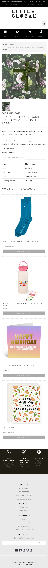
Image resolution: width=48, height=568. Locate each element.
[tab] (13, 157)
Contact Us (24, 511)
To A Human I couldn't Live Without (18, 365)
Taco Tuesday (9, 427)
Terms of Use (24, 519)
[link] (20, 550)
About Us (24, 507)
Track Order (24, 492)
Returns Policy (24, 526)
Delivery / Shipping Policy (24, 530)
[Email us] (16, 550)
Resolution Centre (24, 495)
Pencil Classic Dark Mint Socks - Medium (20, 241)
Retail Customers (24, 499)
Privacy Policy (24, 522)
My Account (24, 488)
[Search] (44, 23)
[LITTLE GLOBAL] (24, 13)
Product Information (13, 157)
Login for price (24, 251)
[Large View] (6, 106)
